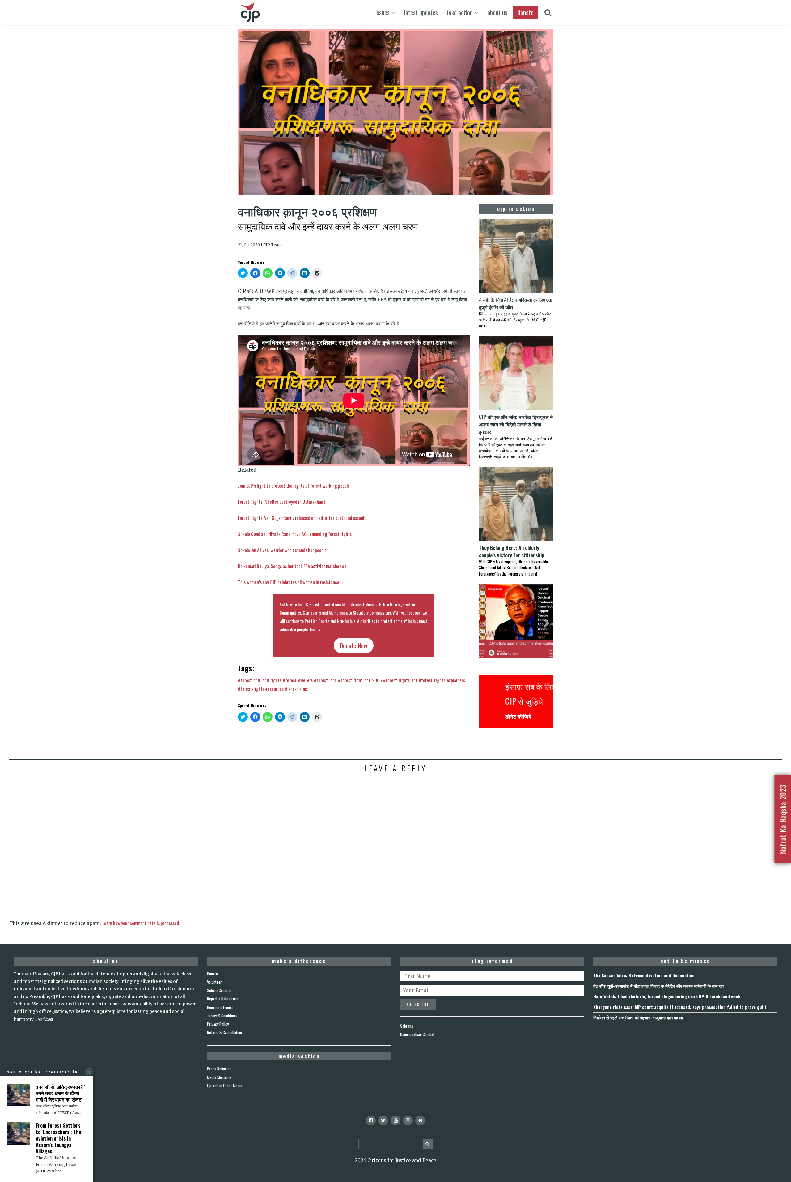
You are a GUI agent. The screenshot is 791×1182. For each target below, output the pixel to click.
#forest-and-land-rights (259, 680)
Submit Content (219, 990)
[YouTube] (395, 1120)
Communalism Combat (417, 1034)
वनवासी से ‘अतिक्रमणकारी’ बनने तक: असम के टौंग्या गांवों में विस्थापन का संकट (60, 1093)
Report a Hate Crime (223, 999)
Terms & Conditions (222, 1016)
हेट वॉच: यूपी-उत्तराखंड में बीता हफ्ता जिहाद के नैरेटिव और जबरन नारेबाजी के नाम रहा (658, 986)
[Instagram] (408, 1120)
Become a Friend (220, 1007)
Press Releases (219, 1068)
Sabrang (406, 1026)
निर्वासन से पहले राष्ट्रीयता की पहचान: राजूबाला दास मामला (638, 1017)
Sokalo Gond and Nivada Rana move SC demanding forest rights (295, 533)
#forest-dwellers (298, 680)
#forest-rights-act (400, 680)
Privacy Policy (218, 1024)
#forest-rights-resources (261, 688)
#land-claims (296, 688)
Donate (212, 973)
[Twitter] (383, 1120)
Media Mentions (219, 1077)
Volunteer (214, 982)
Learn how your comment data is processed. (141, 922)
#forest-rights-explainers (442, 680)
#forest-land (325, 680)
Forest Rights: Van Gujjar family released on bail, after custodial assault (302, 517)
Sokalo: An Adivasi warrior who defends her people (282, 549)
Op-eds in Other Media (224, 1085)
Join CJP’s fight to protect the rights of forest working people (294, 485)
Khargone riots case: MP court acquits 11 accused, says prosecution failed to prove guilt (679, 1007)
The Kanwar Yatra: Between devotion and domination (644, 975)
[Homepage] (420, 1120)
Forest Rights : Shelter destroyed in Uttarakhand (281, 501)
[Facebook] (371, 1120)
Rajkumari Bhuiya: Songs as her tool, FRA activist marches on (292, 566)
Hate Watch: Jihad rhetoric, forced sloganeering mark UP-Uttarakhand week (666, 996)
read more (45, 1019)
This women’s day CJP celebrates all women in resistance (288, 582)
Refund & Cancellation (224, 1032)
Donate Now (353, 645)
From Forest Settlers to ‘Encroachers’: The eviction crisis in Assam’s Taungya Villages (58, 1138)
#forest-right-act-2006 (360, 680)
